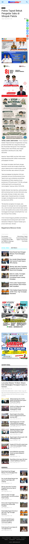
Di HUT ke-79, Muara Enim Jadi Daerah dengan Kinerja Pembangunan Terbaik (17, 408)
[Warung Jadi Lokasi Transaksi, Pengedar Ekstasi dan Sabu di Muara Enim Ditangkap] (5, 268)
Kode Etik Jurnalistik (20, 539)
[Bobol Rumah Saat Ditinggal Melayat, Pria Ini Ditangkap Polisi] (5, 253)
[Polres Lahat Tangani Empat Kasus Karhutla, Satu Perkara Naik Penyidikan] (5, 284)
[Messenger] (27, 25)
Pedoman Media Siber (6, 538)
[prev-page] (2, 297)
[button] (2, 2)
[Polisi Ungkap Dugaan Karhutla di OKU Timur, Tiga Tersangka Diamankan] (5, 291)
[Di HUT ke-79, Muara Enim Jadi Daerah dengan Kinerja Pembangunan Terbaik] (5, 408)
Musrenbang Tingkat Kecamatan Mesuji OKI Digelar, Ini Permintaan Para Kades (22, 239)
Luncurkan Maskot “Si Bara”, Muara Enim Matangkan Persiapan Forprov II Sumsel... (14, 385)
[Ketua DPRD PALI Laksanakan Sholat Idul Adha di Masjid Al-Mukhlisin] (5, 453)
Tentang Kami (12, 539)
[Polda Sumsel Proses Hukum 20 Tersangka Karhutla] (24, 529)
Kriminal (8, 5)
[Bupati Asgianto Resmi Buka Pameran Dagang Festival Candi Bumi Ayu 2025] (5, 416)
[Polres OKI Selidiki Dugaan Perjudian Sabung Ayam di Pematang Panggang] (24, 521)
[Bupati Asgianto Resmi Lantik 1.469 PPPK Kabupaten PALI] (5, 439)
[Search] (27, 2)
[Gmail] (27, 36)
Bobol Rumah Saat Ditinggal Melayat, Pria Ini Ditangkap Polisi (18, 253)
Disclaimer (23, 538)
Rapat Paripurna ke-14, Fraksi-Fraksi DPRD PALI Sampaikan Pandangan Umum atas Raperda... (18, 423)
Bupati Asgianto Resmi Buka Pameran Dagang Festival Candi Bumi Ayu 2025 (17, 416)
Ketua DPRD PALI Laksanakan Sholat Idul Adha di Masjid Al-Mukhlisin (17, 453)
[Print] (27, 38)
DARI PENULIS (14, 247)
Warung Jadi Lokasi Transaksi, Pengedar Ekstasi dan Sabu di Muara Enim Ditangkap (18, 268)
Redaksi (6, 539)
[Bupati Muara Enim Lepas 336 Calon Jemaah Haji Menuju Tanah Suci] (5, 461)
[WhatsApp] (27, 20)
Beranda (3, 5)
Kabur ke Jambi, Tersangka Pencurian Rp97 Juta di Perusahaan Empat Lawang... (10, 496)
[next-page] (5, 297)
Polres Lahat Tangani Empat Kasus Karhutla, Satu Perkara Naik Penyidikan (18, 284)
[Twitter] (27, 33)
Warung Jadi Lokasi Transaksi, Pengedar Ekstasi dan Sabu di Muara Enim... (8, 488)
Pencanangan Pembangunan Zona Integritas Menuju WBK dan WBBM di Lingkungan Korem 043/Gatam (7, 239)
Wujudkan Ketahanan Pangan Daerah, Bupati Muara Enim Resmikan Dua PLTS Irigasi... (17, 431)
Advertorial (4, 380)
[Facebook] (27, 31)
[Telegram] (27, 23)
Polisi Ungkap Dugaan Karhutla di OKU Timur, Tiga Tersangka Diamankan (18, 291)
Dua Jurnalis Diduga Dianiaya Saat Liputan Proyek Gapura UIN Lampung (18, 261)
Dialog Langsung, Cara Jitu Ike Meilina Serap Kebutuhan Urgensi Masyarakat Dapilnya (18, 400)
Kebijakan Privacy (16, 538)
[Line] (27, 28)
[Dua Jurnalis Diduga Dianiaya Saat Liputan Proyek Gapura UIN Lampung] (5, 261)
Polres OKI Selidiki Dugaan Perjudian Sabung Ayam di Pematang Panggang (7, 520)
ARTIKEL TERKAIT (5, 247)
